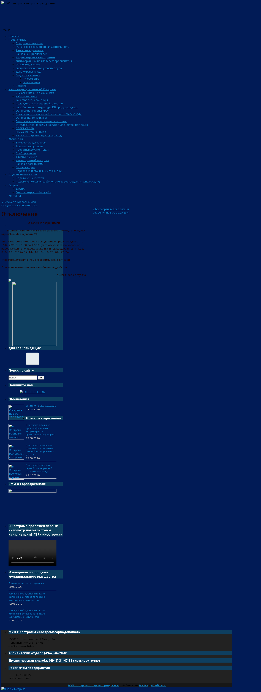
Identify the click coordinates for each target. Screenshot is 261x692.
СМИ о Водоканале (28, 64)
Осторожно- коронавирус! (32, 110)
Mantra (143, 685)
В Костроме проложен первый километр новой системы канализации (39, 468)
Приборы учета (26, 153)
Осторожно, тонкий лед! (31, 117)
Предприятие (17, 39)
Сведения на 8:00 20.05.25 (19, 205)
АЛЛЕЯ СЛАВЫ (25, 128)
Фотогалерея (31, 82)
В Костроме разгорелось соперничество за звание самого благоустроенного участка (40, 450)
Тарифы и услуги (26, 156)
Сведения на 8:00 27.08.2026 (41, 405)
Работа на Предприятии (31, 54)
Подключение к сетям (23, 174)
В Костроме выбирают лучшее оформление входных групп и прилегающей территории (40, 429)
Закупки (13, 185)
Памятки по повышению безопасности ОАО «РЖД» (48, 114)
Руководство (31, 78)
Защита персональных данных (35, 57)
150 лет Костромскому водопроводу (39, 135)
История (21, 85)
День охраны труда (28, 71)
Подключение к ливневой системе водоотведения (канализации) (58, 181)
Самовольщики (25, 167)
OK (41, 377)
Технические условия (29, 146)
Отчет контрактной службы (33, 192)
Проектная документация (32, 149)
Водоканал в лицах (28, 75)
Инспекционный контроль (32, 160)
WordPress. (158, 685)
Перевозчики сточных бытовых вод (39, 171)
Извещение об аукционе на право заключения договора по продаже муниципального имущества (27, 597)
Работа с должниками (30, 163)
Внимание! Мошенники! (31, 132)
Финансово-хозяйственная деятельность (42, 46)
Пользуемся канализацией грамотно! (39, 103)
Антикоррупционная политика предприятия (44, 61)
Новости (14, 36)
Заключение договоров (31, 142)
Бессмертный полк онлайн (19, 202)
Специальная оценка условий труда (39, 68)
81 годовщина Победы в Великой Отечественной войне (52, 124)
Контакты (15, 195)
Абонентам (16, 139)
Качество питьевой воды (32, 100)
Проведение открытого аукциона (26, 583)
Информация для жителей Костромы (32, 89)
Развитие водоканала (30, 50)
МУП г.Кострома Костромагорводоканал (93, 685)
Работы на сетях (26, 96)
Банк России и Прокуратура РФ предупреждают (47, 107)
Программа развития (29, 43)
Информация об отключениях (35, 93)
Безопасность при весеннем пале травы (41, 121)
